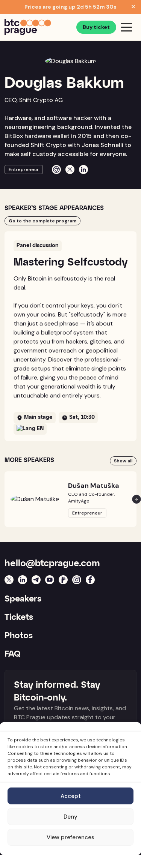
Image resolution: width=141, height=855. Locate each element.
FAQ (13, 654)
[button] (136, 499)
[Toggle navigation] (126, 27)
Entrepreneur (24, 169)
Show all (123, 461)
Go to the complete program (42, 221)
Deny (70, 816)
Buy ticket (96, 27)
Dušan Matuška (93, 485)
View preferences (70, 837)
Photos (19, 636)
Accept (71, 796)
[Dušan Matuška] (35, 499)
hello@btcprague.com (52, 563)
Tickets (19, 618)
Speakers (23, 599)
